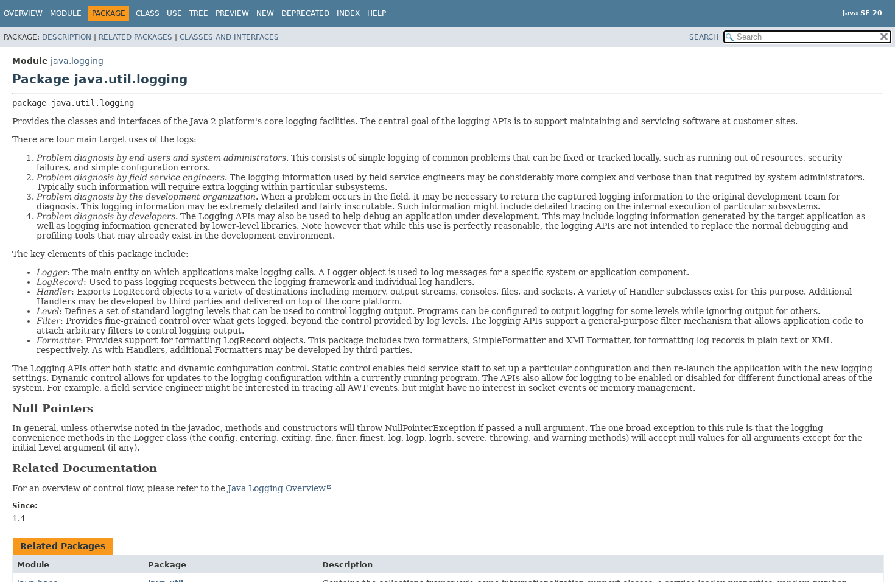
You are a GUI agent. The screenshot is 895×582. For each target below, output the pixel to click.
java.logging (77, 61)
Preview (232, 13)
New (265, 13)
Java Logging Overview (277, 488)
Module (66, 13)
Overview (23, 13)
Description (66, 37)
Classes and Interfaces (229, 37)
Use (174, 13)
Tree (198, 13)
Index (348, 13)
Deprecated (305, 13)
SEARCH (703, 37)
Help (376, 13)
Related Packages (135, 37)
